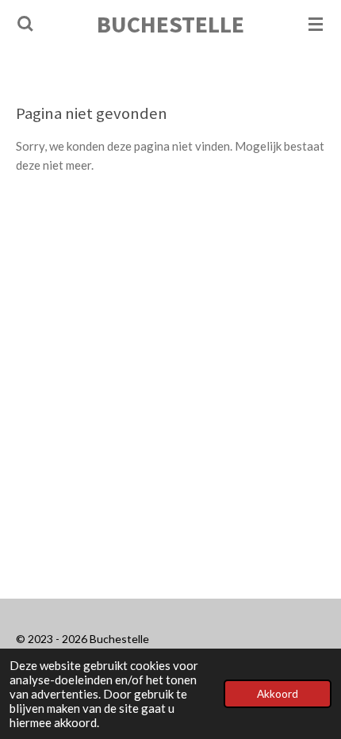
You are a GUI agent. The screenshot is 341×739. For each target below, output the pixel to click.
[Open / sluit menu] (315, 24)
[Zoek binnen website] (25, 24)
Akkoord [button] (277, 693)
